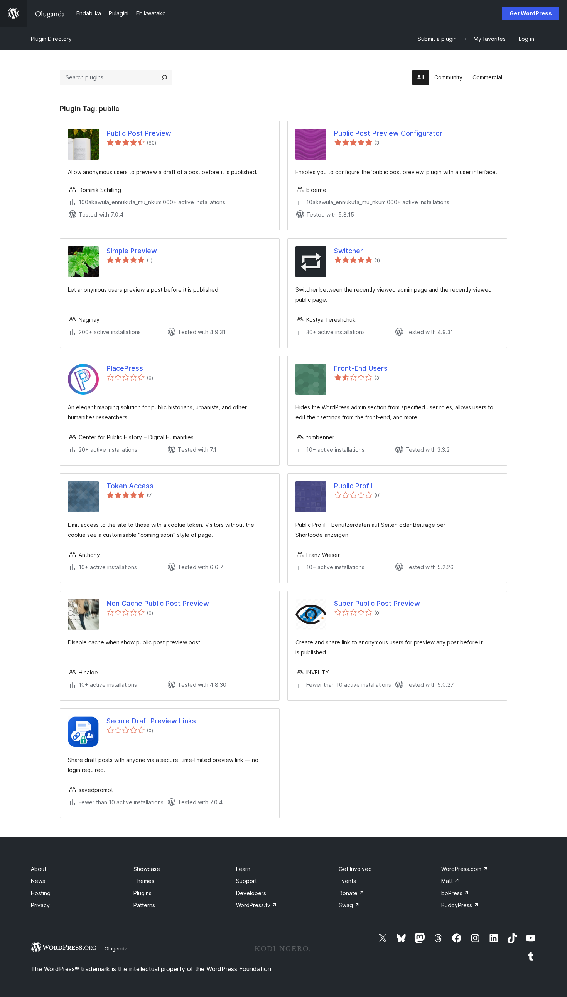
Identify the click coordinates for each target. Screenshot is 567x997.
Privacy (40, 905)
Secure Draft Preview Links (151, 721)
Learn (243, 869)
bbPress (455, 893)
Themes (143, 881)
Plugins (142, 893)
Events (347, 881)
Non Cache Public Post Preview (157, 603)
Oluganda (116, 948)
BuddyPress (460, 905)
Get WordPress (531, 13)
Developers (251, 893)
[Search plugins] (164, 77)
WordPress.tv (256, 905)
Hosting (41, 893)
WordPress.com (464, 869)
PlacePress (124, 368)
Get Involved (355, 869)
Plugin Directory (51, 38)
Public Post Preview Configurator (388, 133)
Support (246, 881)
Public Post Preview (138, 133)
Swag (349, 905)
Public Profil (353, 486)
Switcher (348, 251)
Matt (450, 881)
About (38, 869)
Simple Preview (131, 251)
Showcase (146, 869)
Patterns (144, 905)
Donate (351, 893)
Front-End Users (361, 368)
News (38, 881)
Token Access (130, 486)
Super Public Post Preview (377, 603)
